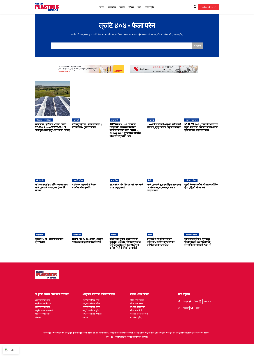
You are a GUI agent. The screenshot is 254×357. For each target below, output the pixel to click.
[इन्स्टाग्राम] (200, 301)
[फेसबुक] (179, 301)
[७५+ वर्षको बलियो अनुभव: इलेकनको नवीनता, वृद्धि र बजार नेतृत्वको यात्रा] (164, 98)
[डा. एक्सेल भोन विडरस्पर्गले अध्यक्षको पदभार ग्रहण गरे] (127, 158)
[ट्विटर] (190, 301)
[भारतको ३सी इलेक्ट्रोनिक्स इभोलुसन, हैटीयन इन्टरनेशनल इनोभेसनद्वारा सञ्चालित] (164, 213)
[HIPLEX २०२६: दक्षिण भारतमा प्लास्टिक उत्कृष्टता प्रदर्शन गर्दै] (89, 213)
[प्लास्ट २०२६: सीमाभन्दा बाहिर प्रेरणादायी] (52, 213)
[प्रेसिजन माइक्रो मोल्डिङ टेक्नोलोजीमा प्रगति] (89, 158)
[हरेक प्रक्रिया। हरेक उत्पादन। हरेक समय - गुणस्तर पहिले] (89, 98)
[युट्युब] (191, 308)
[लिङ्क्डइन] (179, 308)
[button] (195, 6)
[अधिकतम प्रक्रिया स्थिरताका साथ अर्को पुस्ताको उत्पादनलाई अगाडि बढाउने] (52, 158)
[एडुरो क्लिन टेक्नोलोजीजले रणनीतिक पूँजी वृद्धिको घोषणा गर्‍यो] (201, 158)
